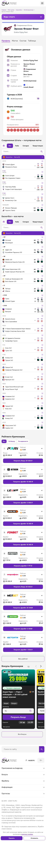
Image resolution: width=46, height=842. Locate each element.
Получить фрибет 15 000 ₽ (23, 545)
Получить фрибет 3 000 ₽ (23, 503)
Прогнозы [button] (6, 793)
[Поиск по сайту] (41, 749)
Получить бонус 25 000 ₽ (23, 461)
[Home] (9, 760)
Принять (12, 838)
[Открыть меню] (42, 3)
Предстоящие (38, 146)
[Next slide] (41, 666)
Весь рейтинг (23, 659)
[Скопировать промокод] (30, 711)
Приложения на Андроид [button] (12, 768)
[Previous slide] (36, 666)
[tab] (6, 41)
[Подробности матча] (42, 161)
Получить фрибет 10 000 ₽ (23, 482)
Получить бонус (18, 717)
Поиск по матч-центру (10, 754)
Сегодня (26, 146)
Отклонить (34, 838)
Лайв (17, 146)
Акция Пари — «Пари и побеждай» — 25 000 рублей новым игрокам (15, 694)
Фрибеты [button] (5, 781)
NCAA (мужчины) (30, 81)
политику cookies (27, 834)
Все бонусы (22, 734)
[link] (38, 166)
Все (10, 146)
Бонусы (13, 703)
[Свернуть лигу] (42, 157)
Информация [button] (7, 787)
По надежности (23, 441)
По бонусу (11, 441)
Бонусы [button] (5, 774)
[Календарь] (4, 146)
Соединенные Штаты (30, 70)
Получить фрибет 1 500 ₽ (23, 650)
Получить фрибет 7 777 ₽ (23, 566)
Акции (6, 703)
